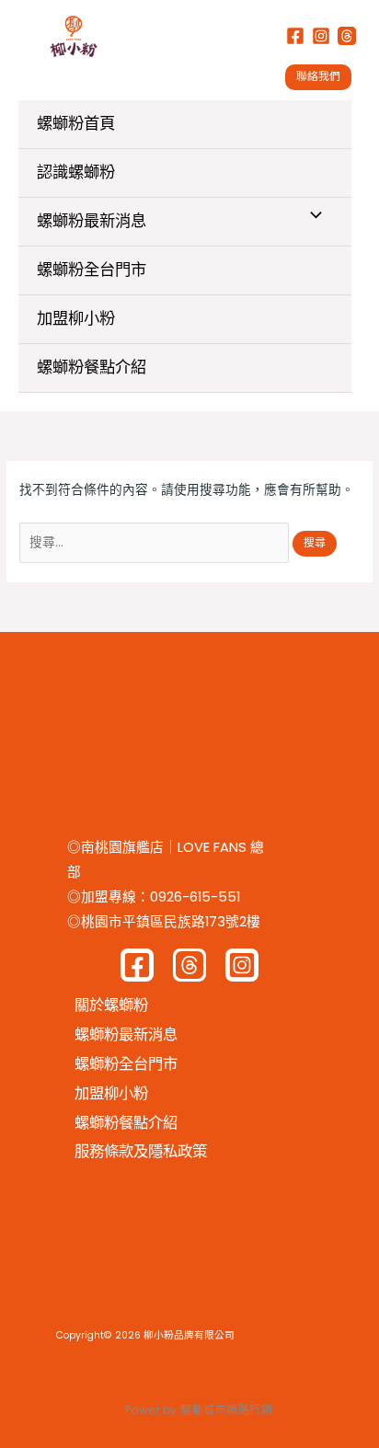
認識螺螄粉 (76, 172)
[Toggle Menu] (311, 217)
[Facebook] (295, 36)
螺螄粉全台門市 (91, 270)
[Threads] (347, 36)
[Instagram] (321, 36)
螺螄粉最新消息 (91, 221)
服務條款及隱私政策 (141, 1151)
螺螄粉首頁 (76, 123)
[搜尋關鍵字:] (156, 542)
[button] (323, 77)
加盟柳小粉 (76, 318)
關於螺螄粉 (111, 1005)
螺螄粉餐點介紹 (91, 367)
